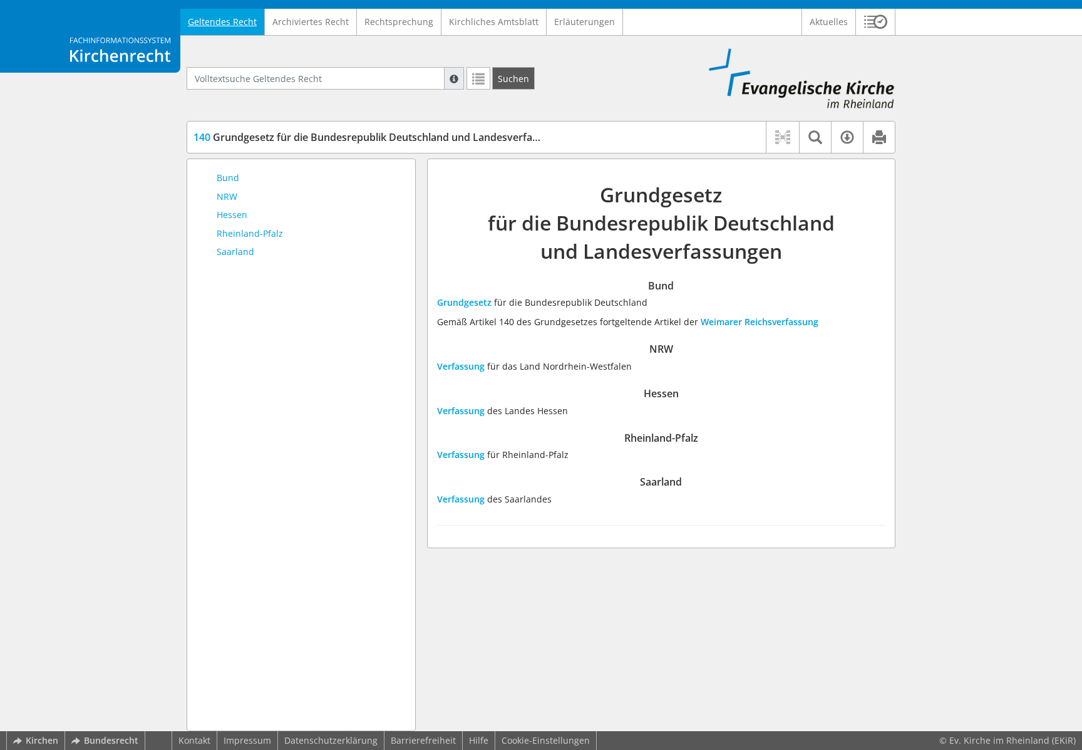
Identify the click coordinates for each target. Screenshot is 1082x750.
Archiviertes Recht (310, 22)
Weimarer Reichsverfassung (759, 322)
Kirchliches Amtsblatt (493, 22)
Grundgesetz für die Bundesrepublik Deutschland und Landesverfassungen (382, 137)
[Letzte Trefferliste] (478, 78)
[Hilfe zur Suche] (454, 78)
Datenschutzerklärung (331, 740)
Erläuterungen (584, 22)
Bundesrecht (111, 740)
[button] (875, 22)
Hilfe (478, 740)
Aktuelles (829, 22)
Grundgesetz (464, 302)
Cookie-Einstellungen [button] (546, 740)
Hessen (232, 215)
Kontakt (194, 740)
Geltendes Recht (222, 22)
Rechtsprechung (398, 22)
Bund (228, 178)
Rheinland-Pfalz (250, 233)
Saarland (235, 252)
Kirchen (42, 740)
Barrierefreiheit (423, 740)
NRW (227, 196)
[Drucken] (879, 137)
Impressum (247, 740)
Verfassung (461, 366)
